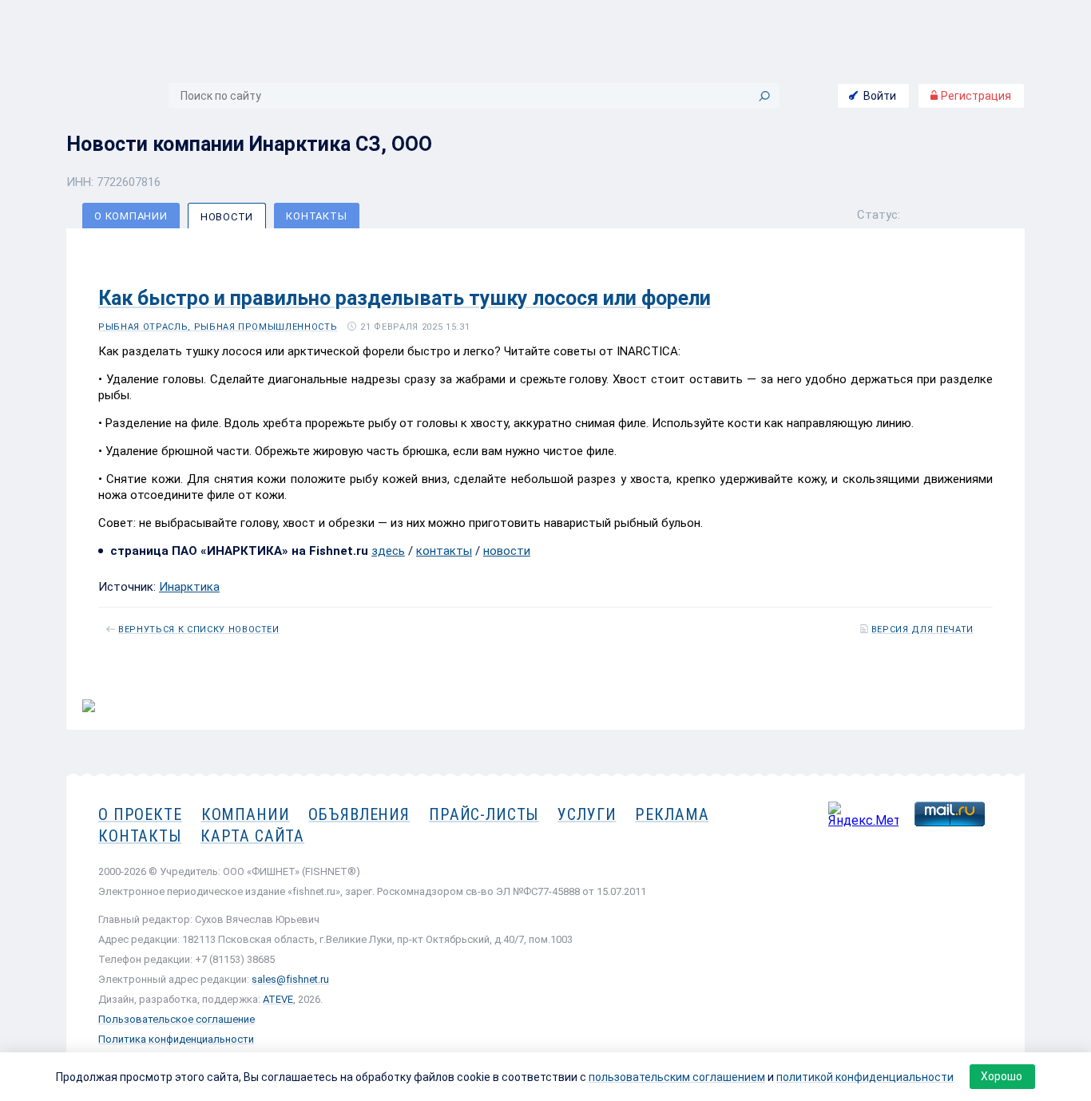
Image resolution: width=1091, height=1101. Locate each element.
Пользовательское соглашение (176, 1019)
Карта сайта (252, 836)
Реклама (671, 814)
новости (506, 551)
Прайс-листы (483, 814)
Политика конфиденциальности (176, 1039)
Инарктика (189, 587)
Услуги (586, 814)
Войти (879, 95)
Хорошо (1001, 1076)
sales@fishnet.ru (290, 979)
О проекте (140, 814)
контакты (444, 551)
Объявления (359, 814)
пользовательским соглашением (677, 1077)
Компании (245, 814)
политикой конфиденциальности (865, 1077)
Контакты (316, 216)
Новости (226, 217)
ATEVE (278, 999)
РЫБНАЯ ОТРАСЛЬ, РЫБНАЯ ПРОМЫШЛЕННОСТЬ (217, 327)
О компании (131, 216)
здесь (388, 551)
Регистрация (974, 95)
